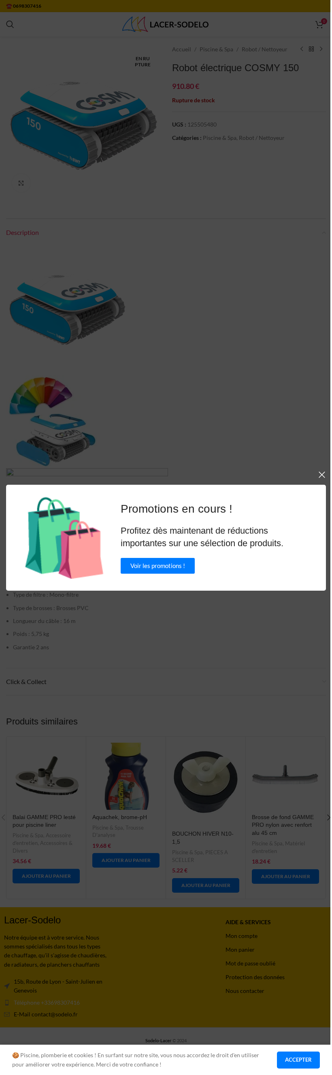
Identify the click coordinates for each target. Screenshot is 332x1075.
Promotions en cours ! (176, 509)
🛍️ (64, 537)
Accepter (298, 1059)
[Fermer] (322, 475)
